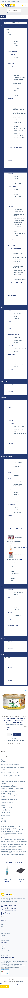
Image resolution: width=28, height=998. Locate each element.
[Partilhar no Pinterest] (17, 744)
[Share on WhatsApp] (8, 744)
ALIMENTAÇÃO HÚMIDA (15, 716)
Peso (2, 729)
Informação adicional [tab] (5, 754)
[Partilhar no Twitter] (13, 744)
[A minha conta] (22, 5)
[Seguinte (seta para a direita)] (5, 995)
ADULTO (24, 716)
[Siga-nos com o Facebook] (1, 916)
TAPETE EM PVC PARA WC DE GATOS (20, 878)
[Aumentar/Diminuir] (1, 990)
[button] (25, 5)
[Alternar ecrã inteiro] (5, 990)
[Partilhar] (9, 990)
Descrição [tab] (3, 751)
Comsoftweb (21, 981)
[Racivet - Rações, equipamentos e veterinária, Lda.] (8, 5)
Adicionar (17, 734)
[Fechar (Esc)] (12, 990)
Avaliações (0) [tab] (4, 756)
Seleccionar (4, 986)
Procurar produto (10, 8)
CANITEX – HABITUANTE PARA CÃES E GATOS (7, 878)
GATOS (7, 716)
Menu (3, 16)
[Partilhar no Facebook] (10, 744)
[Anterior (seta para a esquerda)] (1, 995)
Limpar (25, 726)
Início (3, 716)
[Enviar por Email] (15, 744)
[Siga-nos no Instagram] (3, 916)
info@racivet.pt (15, 967)
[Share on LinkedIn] (20, 744)
